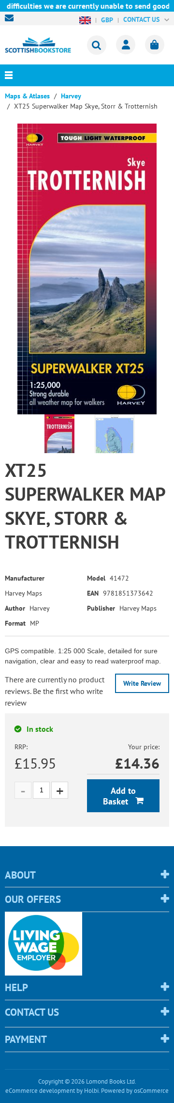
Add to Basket (119, 796)
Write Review (142, 683)
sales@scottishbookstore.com (11, 18)
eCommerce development (40, 1091)
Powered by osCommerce (135, 1091)
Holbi (91, 1091)
